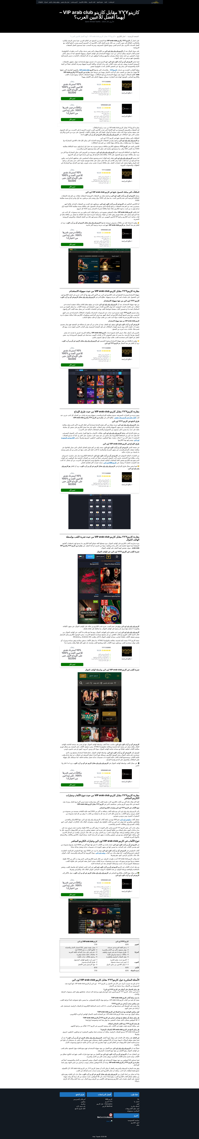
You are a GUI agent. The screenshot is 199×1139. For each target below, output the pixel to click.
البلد (106, 2)
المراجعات (111, 2)
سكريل (83, 1104)
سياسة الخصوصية (133, 1120)
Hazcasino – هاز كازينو (104, 1104)
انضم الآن (72, 99)
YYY (111, 70)
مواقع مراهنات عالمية (54, 2)
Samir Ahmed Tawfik (92, 22)
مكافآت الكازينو (83, 2)
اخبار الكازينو (121, 36)
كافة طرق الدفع (80, 1109)
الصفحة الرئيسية (133, 36)
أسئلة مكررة (135, 1106)
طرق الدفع (100, 2)
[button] (98, 125)
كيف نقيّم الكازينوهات (132, 1109)
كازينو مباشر (74, 2)
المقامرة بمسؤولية (133, 1111)
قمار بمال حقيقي (65, 2)
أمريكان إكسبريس (79, 1099)
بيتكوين (83, 1102)
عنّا (138, 1099)
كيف (137, 1104)
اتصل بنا (136, 1102)
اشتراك (46, 2)
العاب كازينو (92, 2)
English (41, 2)
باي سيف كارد (80, 1106)
